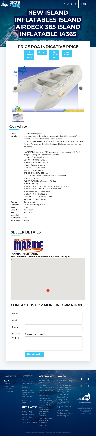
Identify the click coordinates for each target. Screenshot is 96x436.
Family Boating (27, 383)
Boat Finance (44, 395)
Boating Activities (28, 381)
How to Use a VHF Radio (63, 403)
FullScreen (54, 56)
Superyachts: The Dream (28, 393)
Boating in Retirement (26, 387)
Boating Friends (27, 390)
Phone (15, 327)
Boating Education (46, 418)
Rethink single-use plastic (28, 401)
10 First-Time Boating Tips (64, 381)
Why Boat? (43, 385)
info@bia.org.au (87, 411)
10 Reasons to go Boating (45, 381)
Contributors (8, 391)
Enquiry (15, 338)
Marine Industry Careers (27, 397)
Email (14, 320)
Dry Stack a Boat (62, 394)
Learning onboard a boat (64, 407)
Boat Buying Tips (45, 393)
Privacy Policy (9, 386)
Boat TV (7, 381)
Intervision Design (65, 432)
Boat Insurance (44, 398)
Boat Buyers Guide (46, 390)
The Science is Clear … (65, 413)
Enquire (29, 56)
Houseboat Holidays (46, 405)
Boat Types (43, 416)
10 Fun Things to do (64, 385)
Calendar (7, 383)
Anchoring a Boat (63, 392)
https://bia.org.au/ (86, 413)
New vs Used (43, 425)
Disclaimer (8, 389)
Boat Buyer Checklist (46, 388)
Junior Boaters (27, 417)
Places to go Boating (29, 422)
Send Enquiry (35, 354)
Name (15, 313)
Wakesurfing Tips (63, 416)
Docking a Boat (62, 397)
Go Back (66, 53)
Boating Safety (27, 412)
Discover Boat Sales (47, 41)
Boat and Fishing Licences (45, 412)
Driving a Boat (62, 400)
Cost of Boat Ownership (43, 421)
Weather (25, 419)
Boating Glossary (28, 414)
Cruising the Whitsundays (44, 408)
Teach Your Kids (62, 410)
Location (16, 334)
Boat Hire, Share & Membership (45, 401)
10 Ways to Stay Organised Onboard (64, 388)
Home (34, 41)
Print (42, 52)
